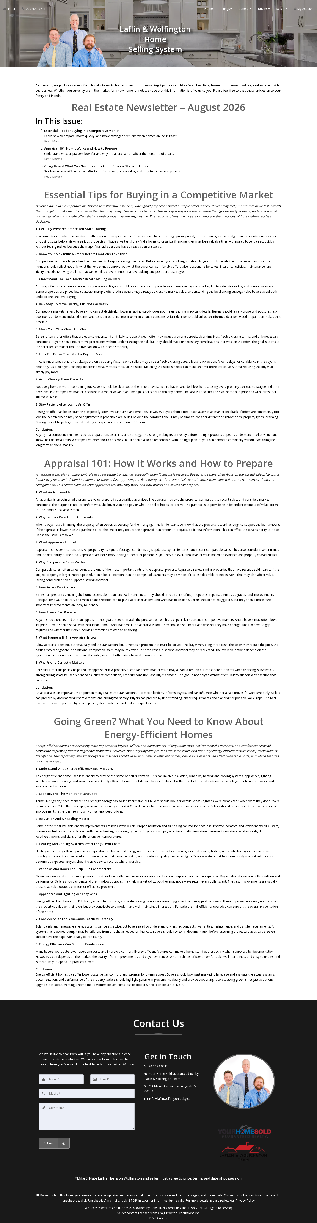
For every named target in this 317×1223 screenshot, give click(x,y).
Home (208, 8)
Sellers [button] (280, 8)
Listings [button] (224, 8)
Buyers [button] (263, 8)
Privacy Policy (245, 1200)
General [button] (244, 8)
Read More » (53, 141)
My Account (305, 8)
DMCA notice (158, 1218)
